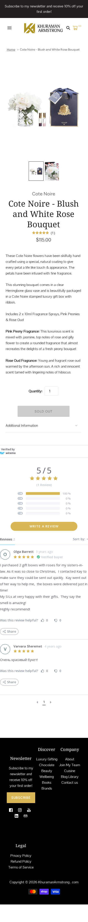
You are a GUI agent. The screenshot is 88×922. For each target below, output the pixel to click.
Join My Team (69, 765)
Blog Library (70, 776)
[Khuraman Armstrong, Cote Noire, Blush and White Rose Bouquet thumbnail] (36, 171)
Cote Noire (43, 193)
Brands (47, 788)
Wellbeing (46, 776)
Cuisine (69, 770)
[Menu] (9, 28)
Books (46, 782)
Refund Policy (21, 861)
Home (11, 49)
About (69, 759)
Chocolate (46, 765)
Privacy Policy (20, 855)
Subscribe (21, 798)
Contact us (69, 782)
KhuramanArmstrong (53, 882)
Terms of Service (21, 867)
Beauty (46, 770)
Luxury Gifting (46, 759)
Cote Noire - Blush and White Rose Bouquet (50, 49)
